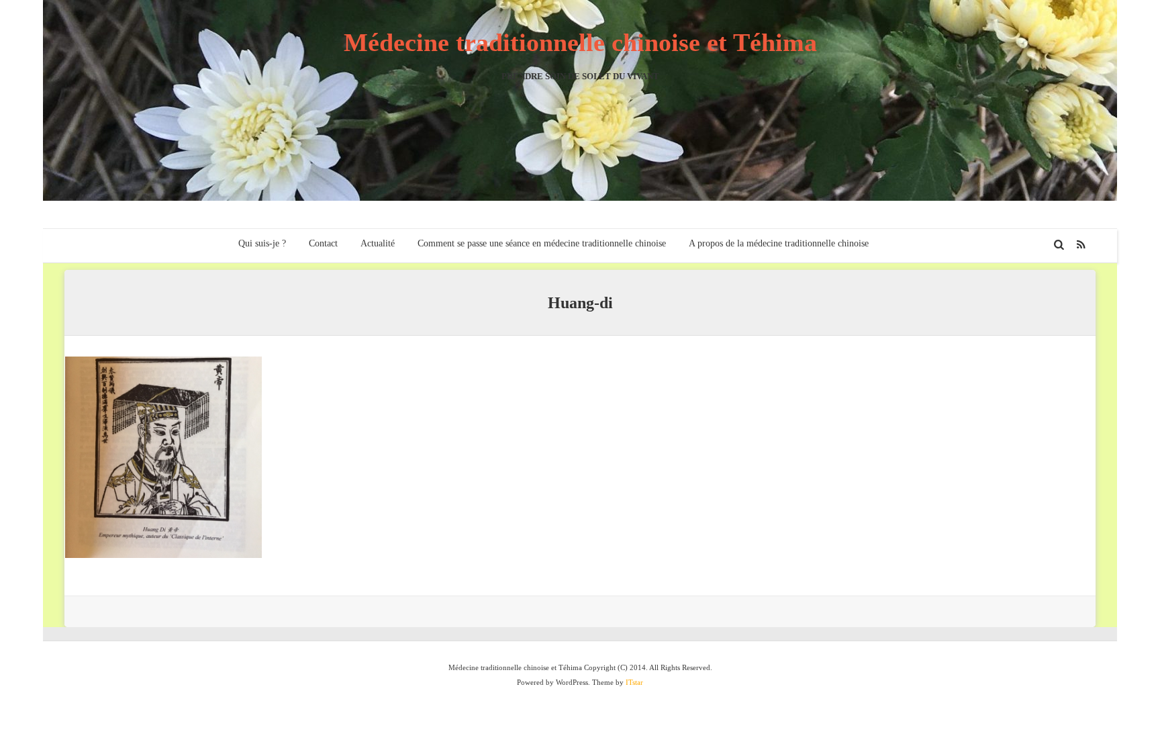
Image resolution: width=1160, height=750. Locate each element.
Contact (323, 243)
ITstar (634, 682)
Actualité (377, 243)
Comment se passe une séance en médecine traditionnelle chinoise (542, 243)
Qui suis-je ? (262, 243)
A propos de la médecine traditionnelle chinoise (779, 243)
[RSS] (1081, 244)
